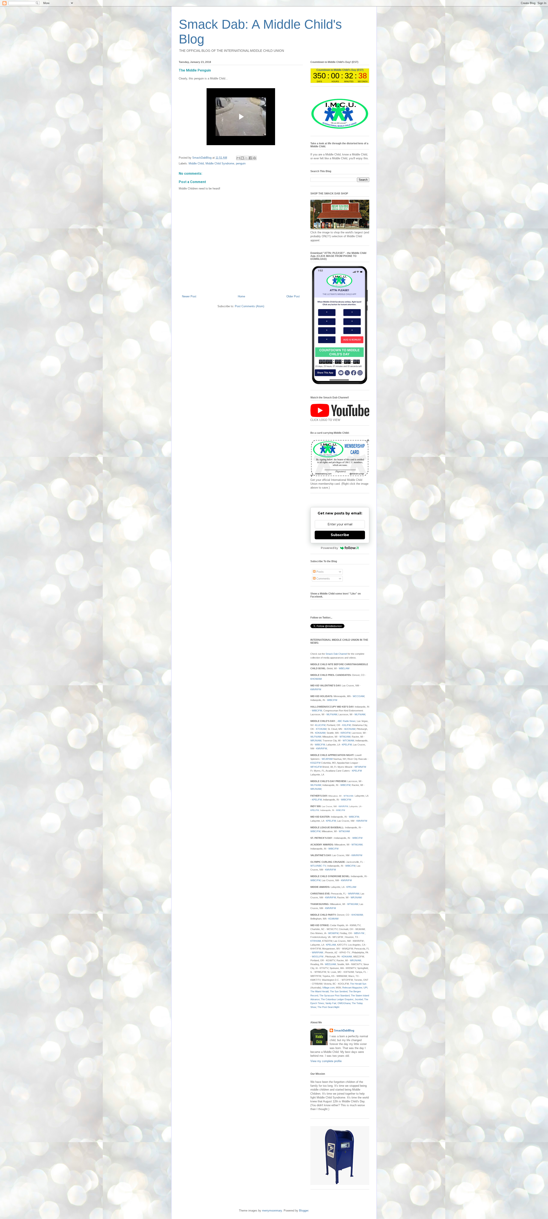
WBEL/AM (344, 668)
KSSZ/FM (315, 763)
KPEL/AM (351, 887)
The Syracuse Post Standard (334, 995)
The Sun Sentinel (338, 991)
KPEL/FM (347, 744)
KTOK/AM (321, 729)
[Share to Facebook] (250, 158)
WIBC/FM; (316, 880)
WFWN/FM (360, 767)
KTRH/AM (315, 941)
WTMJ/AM (345, 736)
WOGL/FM (317, 956)
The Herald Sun (358, 983)
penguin (241, 163)
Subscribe (340, 535)
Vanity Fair (330, 1003)
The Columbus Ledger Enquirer (337, 999)
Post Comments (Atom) (249, 306)
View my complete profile (326, 1061)
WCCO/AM (358, 696)
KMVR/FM (315, 689)
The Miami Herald (319, 991)
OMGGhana (344, 1003)
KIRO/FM (345, 733)
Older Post (293, 296)
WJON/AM (349, 729)
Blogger (303, 1210)
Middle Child (196, 163)
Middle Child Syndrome (220, 163)
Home (241, 296)
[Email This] (238, 158)
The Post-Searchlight (328, 1007)
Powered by (329, 548)
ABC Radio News (347, 721)
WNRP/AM (353, 893)
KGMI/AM (333, 918)
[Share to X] (246, 158)
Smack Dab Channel (336, 654)
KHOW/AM (316, 679)
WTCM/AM (348, 740)
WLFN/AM (331, 714)
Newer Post (189, 296)
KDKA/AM (320, 733)
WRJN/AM (315, 740)
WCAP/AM (327, 759)
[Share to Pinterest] (254, 158)
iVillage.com (328, 987)
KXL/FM (346, 725)
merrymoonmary (272, 1210)
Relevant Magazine (352, 987)
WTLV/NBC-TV (318, 865)
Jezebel (359, 999)
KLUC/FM (320, 725)
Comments (323, 578)
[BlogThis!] (242, 158)
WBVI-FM (359, 933)
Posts (320, 571)
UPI (365, 987)
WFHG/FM (316, 767)
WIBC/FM (332, 700)
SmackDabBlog (344, 1030)
